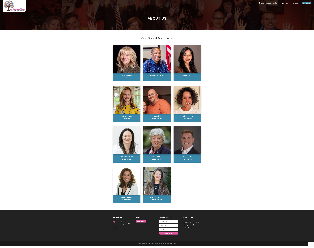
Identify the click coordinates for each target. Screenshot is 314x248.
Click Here (141, 221)
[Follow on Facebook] (114, 228)
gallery (275, 3)
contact (294, 3)
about (268, 3)
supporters (284, 3)
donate (306, 3)
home (261, 3)
